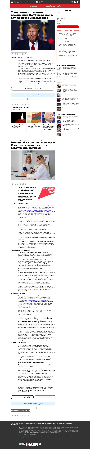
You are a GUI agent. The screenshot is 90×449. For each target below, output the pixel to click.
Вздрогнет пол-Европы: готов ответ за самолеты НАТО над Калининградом (68, 34)
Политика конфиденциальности (25, 439)
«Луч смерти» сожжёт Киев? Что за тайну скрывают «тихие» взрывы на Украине (68, 51)
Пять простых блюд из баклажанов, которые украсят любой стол (70, 99)
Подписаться (68, 26)
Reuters (12, 50)
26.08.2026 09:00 (14, 140)
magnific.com (14, 180)
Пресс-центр (59, 423)
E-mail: (58, 12)
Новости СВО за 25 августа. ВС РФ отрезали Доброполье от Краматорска (68, 57)
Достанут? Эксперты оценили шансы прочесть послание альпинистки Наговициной (71, 73)
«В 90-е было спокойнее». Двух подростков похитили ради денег (70, 68)
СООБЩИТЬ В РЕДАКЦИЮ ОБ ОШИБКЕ (50, 424)
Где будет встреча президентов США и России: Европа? (71, 125)
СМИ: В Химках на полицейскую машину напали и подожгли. (70, 121)
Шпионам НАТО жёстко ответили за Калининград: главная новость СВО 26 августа (67, 40)
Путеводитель (30, 424)
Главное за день (61, 18)
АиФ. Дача (60, 20)
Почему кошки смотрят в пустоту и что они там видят (70, 108)
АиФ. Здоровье (61, 21)
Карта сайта (38, 424)
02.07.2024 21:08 (14, 10)
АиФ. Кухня (60, 23)
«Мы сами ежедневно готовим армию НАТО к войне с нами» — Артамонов (70, 104)
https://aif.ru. (23, 437)
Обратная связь (22, 424)
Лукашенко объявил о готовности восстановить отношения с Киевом (70, 94)
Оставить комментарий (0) (45, 397)
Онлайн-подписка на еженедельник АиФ (45, 423)
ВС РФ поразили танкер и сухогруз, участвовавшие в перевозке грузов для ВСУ (67, 45)
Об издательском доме (29, 423)
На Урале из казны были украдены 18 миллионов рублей (71, 129)
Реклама (21, 423)
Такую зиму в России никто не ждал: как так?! (71, 133)
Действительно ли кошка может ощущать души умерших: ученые (69, 85)
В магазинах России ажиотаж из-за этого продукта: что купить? (70, 116)
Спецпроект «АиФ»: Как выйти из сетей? (45, 6)
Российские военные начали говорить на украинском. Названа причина (69, 90)
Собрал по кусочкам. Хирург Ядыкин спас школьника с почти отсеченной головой (71, 77)
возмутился (48, 81)
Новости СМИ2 (15, 109)
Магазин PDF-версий (67, 423)
